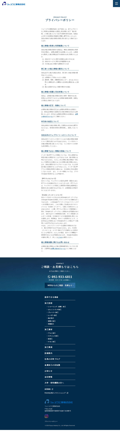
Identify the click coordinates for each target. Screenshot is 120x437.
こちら (60, 237)
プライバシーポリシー (51, 421)
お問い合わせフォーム (58, 248)
